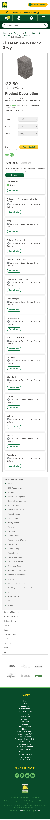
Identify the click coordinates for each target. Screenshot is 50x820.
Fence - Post (13, 544)
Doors (6, 630)
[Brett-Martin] (11, 666)
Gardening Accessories (17, 566)
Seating (11, 605)
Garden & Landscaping (13, 479)
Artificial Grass (14, 505)
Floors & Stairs (10, 634)
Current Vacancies (25, 731)
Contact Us (25, 742)
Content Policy (25, 749)
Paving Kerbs (22, 35)
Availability (12, 162)
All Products (16, 33)
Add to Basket (29, 147)
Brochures (25, 719)
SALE (6, 652)
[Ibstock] (39, 666)
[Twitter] (27, 775)
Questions (26, 162)
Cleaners (11, 531)
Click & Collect (25, 736)
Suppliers (25, 721)
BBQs (10, 484)
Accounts (25, 706)
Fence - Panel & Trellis (17, 540)
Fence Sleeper (14, 514)
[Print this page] (7, 155)
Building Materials (11, 612)
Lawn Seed (12, 579)
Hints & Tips (25, 714)
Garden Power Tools (16, 562)
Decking (11, 492)
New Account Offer (25, 734)
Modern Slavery (25, 754)
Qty (6, 147)
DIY (26, 33)
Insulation (8, 639)
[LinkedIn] (32, 775)
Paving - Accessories (16, 583)
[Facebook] (17, 775)
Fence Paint (13, 553)
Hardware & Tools (11, 616)
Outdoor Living (10, 621)
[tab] (12, 163)
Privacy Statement (25, 747)
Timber (7, 625)
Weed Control (13, 597)
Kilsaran (13, 105)
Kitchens (7, 643)
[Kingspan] (11, 676)
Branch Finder (25, 726)
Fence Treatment (15, 557)
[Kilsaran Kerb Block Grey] (25, 67)
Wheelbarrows (14, 601)
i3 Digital (37, 811)
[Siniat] (25, 676)
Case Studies (25, 716)
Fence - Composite (16, 510)
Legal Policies (25, 744)
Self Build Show (25, 711)
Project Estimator (25, 709)
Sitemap (25, 729)
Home (5, 33)
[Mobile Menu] (44, 18)
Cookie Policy (25, 752)
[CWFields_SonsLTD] (25, 666)
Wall (9, 592)
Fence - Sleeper (14, 549)
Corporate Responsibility (25, 739)
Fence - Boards (14, 536)
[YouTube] (22, 775)
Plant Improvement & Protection (21, 588)
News (25, 704)
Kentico (20, 811)
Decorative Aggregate (17, 501)
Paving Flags (13, 518)
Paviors (11, 527)
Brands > (39, 676)
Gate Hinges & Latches (17, 570)
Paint (6, 648)
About (25, 724)
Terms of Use (25, 759)
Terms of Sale (25, 757)
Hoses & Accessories (16, 575)
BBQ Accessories (15, 488)
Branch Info (14, 190)
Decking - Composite (16, 497)
